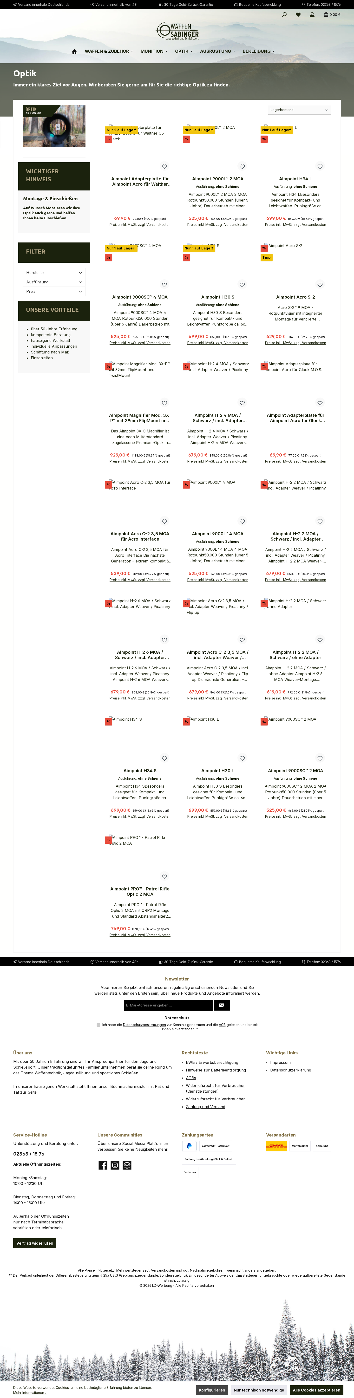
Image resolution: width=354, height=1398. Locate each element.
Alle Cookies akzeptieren (316, 1390)
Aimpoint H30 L (217, 770)
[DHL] (276, 1146)
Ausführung (37, 282)
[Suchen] (284, 15)
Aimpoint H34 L (295, 178)
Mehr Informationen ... (30, 1393)
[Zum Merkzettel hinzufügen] (164, 166)
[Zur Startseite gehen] (177, 30)
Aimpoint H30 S (217, 297)
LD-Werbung (162, 1285)
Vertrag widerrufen (34, 1243)
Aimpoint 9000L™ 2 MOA (217, 178)
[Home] (77, 49)
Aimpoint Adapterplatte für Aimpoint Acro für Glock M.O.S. (295, 418)
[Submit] (221, 1005)
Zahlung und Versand (205, 1106)
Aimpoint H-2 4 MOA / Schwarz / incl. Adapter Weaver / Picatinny (218, 418)
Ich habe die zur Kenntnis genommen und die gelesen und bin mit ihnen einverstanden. (180, 1027)
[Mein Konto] (312, 15)
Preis (30, 291)
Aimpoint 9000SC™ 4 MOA (140, 297)
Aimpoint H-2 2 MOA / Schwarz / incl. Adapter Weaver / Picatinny (296, 536)
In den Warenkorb (140, 222)
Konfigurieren (212, 1390)
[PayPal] (189, 1146)
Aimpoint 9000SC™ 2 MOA (295, 770)
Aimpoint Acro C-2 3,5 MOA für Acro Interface (140, 536)
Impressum (280, 1062)
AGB (222, 1025)
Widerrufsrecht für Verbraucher (215, 1099)
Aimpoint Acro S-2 (295, 297)
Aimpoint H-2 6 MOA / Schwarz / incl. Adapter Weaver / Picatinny (140, 655)
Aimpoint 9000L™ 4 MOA (217, 533)
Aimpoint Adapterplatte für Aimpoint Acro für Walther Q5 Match (140, 181)
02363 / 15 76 (28, 1154)
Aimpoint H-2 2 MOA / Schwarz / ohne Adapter (295, 655)
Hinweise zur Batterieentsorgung (216, 1070)
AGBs (191, 1077)
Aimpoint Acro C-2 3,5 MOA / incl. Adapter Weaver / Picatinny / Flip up (218, 655)
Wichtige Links (282, 1052)
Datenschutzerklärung (290, 1070)
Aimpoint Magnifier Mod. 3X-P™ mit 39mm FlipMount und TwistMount (140, 418)
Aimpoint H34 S (140, 770)
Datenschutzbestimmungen (144, 1025)
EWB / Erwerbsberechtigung (212, 1062)
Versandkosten (163, 1270)
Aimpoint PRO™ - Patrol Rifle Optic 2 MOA (140, 891)
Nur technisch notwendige (259, 1390)
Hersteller (35, 272)
